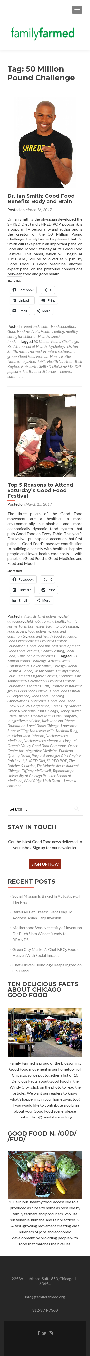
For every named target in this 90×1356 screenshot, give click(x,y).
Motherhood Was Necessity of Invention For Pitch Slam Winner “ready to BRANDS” (47, 933)
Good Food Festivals (23, 331)
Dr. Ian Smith (44, 670)
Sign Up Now (45, 864)
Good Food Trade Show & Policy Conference (41, 703)
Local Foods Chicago (43, 725)
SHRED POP (57, 760)
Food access (17, 631)
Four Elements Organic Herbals (32, 675)
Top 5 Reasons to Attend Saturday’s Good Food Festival (40, 490)
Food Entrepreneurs (23, 640)
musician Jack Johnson (26, 735)
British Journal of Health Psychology (37, 346)
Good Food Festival (33, 356)
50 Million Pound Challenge (56, 341)
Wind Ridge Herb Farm (42, 780)
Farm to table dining (62, 626)
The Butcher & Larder (39, 371)
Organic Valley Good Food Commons (37, 745)
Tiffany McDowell (36, 770)
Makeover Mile (42, 730)
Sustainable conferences (36, 655)
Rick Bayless (71, 755)
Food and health (37, 326)
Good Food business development (53, 645)
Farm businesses (32, 626)
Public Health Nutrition (55, 361)
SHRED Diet (49, 366)
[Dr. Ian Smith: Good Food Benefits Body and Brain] (45, 141)
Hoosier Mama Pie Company (54, 715)
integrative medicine (24, 720)
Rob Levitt (29, 366)
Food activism (39, 631)
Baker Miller (41, 665)
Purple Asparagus (46, 755)
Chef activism (49, 616)
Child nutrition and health (44, 621)
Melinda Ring (66, 730)
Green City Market (66, 705)
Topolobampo (63, 770)
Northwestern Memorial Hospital (50, 740)
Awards (30, 616)
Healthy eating (52, 331)
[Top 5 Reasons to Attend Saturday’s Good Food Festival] (45, 435)
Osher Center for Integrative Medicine (43, 748)
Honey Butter (61, 356)
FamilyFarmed (30, 351)
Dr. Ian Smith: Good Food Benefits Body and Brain (41, 198)
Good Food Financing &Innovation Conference (36, 698)
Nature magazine (21, 361)
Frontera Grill (38, 685)
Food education (63, 326)
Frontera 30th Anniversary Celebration (44, 678)
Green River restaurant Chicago (33, 710)
